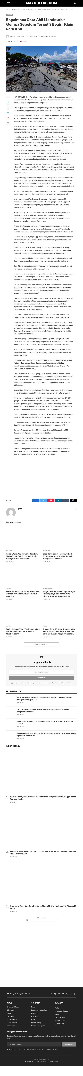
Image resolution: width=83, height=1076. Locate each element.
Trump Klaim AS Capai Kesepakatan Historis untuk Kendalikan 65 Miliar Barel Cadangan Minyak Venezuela (59, 631)
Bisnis (45, 626)
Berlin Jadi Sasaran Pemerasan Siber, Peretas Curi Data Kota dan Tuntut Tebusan (23, 594)
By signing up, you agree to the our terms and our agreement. (34, 1049)
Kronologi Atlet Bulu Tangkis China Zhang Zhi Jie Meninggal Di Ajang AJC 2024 (43, 907)
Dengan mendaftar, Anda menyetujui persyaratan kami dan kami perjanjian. (42, 683)
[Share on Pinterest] (21, 41)
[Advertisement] (31, 478)
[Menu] (8, 3)
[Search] (75, 3)
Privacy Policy (60, 683)
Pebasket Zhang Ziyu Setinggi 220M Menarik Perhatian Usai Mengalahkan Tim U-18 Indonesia (43, 852)
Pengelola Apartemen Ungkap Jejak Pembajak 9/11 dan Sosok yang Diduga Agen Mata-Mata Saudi (59, 594)
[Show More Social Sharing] (25, 41)
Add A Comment (41, 644)
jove (13, 36)
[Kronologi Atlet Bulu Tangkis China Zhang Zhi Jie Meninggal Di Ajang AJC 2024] (41, 881)
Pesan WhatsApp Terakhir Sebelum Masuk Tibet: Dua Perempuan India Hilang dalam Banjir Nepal (22, 556)
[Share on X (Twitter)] (17, 41)
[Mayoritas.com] (41, 3)
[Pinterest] (8, 118)
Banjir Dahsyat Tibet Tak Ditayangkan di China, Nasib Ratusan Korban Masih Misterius (23, 631)
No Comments (32, 36)
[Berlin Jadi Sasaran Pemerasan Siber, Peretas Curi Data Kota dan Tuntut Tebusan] (23, 575)
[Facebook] (8, 102)
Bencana (9, 14)
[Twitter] (8, 108)
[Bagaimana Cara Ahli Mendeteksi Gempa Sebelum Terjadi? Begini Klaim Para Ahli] (41, 69)
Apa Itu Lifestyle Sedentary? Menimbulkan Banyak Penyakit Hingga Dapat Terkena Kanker (43, 798)
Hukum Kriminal (48, 588)
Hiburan (9, 588)
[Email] (8, 123)
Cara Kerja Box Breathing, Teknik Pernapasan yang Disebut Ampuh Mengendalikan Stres (57, 556)
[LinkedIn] (8, 113)
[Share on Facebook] (14, 41)
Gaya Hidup (46, 550)
